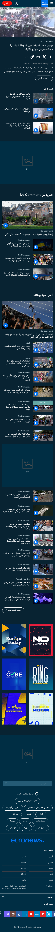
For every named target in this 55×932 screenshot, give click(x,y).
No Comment (46, 231)
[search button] (6, 783)
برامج (24, 880)
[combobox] (27, 783)
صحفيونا (49, 886)
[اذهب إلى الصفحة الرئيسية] (44, 3)
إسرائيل (15, 814)
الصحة (23, 868)
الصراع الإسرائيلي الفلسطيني (38, 807)
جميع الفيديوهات (14, 610)
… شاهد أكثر (44, 78)
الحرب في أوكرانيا (12, 807)
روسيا (12, 821)
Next (51, 868)
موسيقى (13, 827)
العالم (28, 343)
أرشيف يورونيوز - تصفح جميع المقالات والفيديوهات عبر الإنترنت (14, 887)
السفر (51, 874)
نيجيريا (27, 358)
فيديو (51, 880)
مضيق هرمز (41, 827)
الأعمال (50, 862)
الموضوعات (48, 850)
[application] (27, 22)
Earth (23, 862)
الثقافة (23, 874)
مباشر (7, 3)
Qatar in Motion (23, 579)
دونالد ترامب (40, 821)
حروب (25, 821)
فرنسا (29, 814)
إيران (41, 814)
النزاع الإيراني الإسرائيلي (27, 801)
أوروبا (51, 856)
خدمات (50, 897)
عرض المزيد (48, 904)
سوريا (26, 827)
